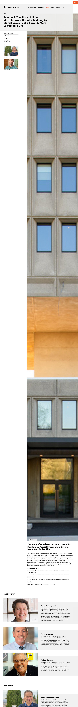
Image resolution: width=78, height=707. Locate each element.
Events (5, 13)
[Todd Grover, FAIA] (20, 611)
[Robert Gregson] (20, 664)
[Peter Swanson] (20, 638)
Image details (32, 539)
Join (75, 2)
